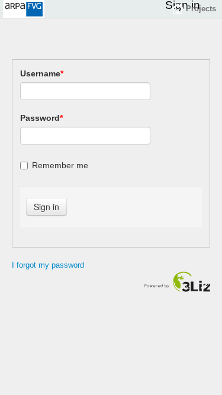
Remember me (60, 165)
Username (41, 73)
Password (41, 118)
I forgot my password (48, 265)
